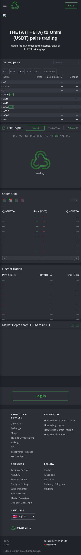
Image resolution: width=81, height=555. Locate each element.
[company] (22, 5)
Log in (40, 396)
